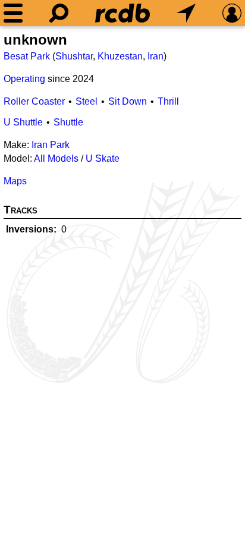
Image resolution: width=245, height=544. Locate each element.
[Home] (122, 13)
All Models (56, 158)
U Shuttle (23, 122)
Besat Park (27, 56)
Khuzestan (120, 56)
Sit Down (127, 101)
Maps (15, 181)
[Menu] (13, 13)
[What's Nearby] (186, 13)
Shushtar (74, 56)
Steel (87, 101)
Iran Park (51, 145)
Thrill (168, 101)
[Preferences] (231, 13)
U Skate (103, 158)
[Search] (58, 13)
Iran (155, 56)
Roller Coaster (34, 101)
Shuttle (68, 122)
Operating (24, 79)
